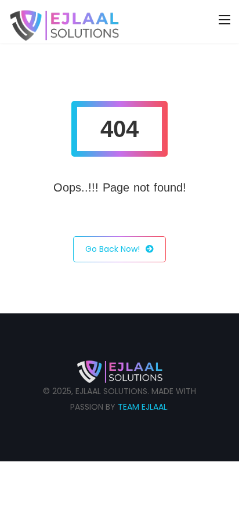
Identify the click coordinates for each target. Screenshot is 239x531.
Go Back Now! (112, 249)
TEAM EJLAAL (142, 407)
